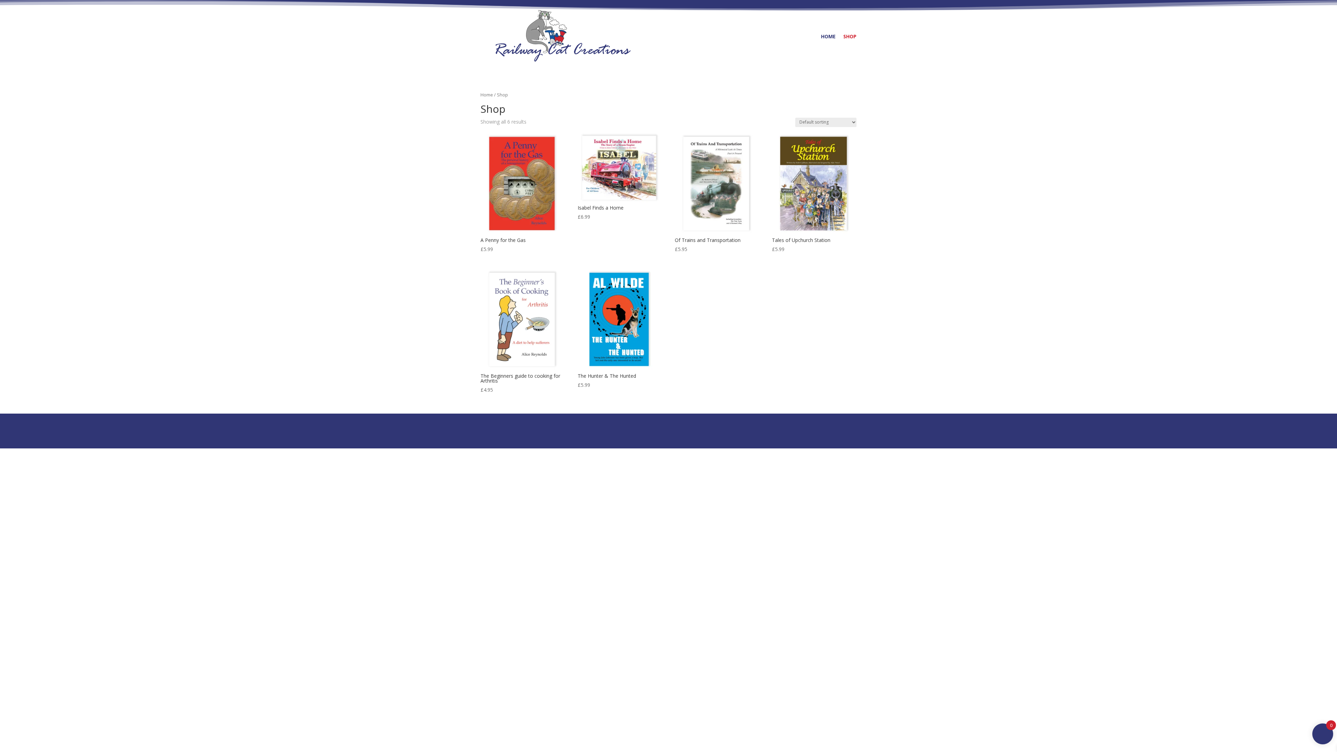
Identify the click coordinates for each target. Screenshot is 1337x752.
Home (828, 36)
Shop (850, 36)
